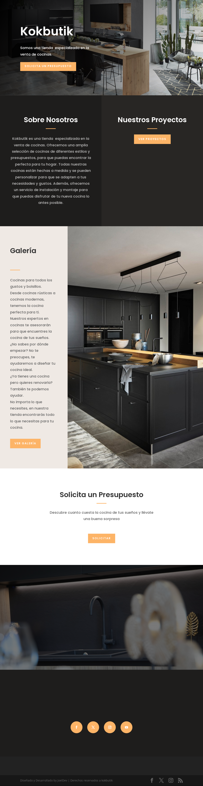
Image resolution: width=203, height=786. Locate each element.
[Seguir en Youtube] (126, 727)
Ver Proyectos (152, 139)
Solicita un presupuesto (48, 66)
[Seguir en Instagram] (110, 727)
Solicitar (101, 538)
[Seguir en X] (93, 727)
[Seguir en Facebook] (76, 727)
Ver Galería (25, 443)
